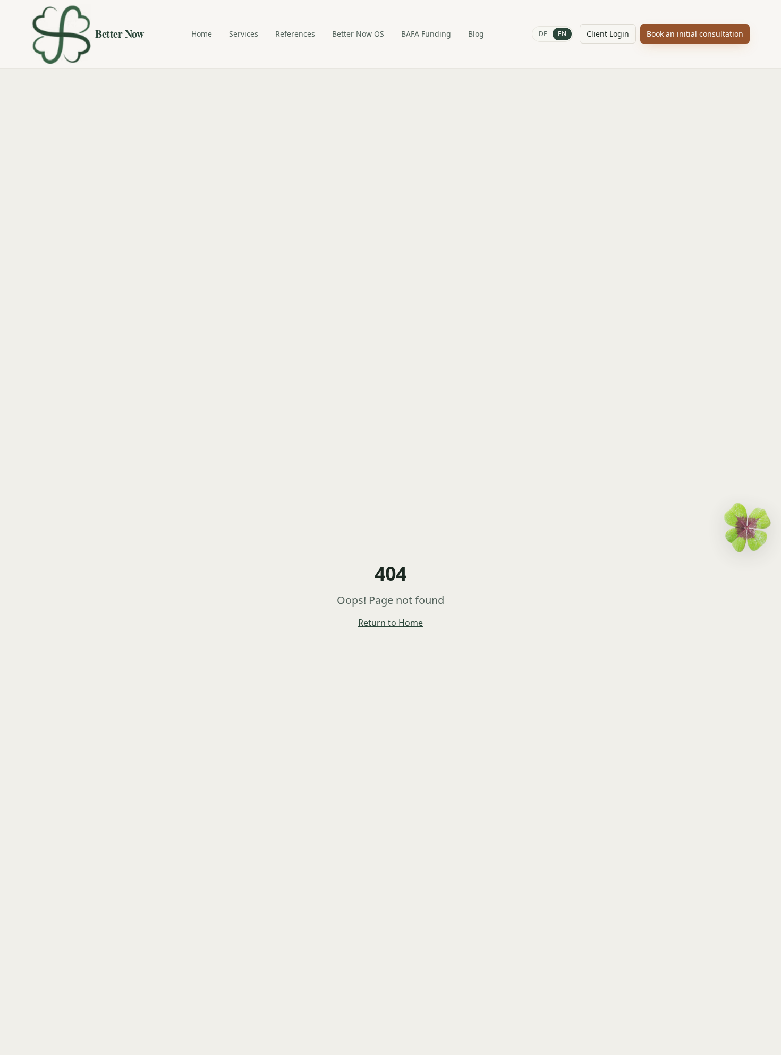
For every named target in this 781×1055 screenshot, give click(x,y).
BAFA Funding (426, 34)
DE (543, 33)
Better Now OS (358, 34)
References (295, 34)
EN (562, 33)
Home (201, 34)
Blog (476, 34)
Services (243, 34)
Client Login (608, 34)
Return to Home (390, 622)
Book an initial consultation (695, 34)
